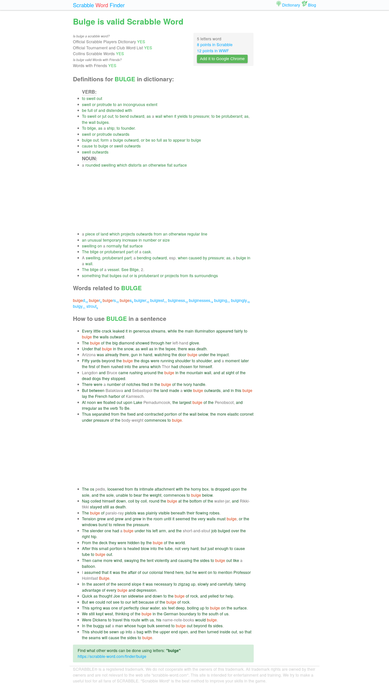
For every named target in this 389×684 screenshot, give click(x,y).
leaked (118, 331)
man (119, 625)
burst (103, 524)
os (92, 489)
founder (128, 128)
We (85, 613)
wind (118, 560)
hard (194, 548)
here (179, 572)
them (105, 366)
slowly (203, 584)
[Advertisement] (168, 199)
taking (240, 584)
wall (158, 116)
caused (195, 257)
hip (93, 536)
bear (138, 495)
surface (180, 165)
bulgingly (240, 300)
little (97, 331)
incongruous (134, 104)
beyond (108, 360)
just (211, 548)
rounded (92, 165)
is (135, 275)
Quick (87, 596)
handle (199, 384)
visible (164, 513)
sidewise (136, 596)
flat (169, 165)
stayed (96, 507)
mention (225, 572)
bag (140, 631)
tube (169, 548)
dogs (145, 360)
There (87, 384)
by (205, 257)
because (146, 602)
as (149, 116)
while (172, 331)
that (105, 275)
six (164, 608)
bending (144, 257)
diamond (126, 343)
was (191, 348)
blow (145, 548)
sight (230, 372)
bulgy (79, 306)
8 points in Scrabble (215, 44)
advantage (91, 590)
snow (128, 348)
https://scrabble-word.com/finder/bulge (112, 656)
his (148, 530)
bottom (196, 501)
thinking (122, 613)
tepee (170, 348)
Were (86, 620)
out (99, 98)
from (158, 234)
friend (169, 572)
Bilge (134, 269)
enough (221, 548)
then (202, 631)
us (226, 613)
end (174, 631)
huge (141, 625)
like (236, 560)
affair (132, 572)
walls (104, 337)
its (191, 275)
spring (96, 608)
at (223, 372)
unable (122, 495)
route (135, 620)
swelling (108, 165)
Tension (89, 518)
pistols (130, 513)
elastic (233, 414)
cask (146, 251)
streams (158, 331)
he (194, 572)
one (107, 530)
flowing (202, 513)
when (168, 116)
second (124, 584)
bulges (103, 122)
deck (103, 542)
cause (87, 146)
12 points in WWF (213, 50)
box (205, 489)
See (125, 269)
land (104, 234)
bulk (151, 625)
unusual (95, 240)
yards (96, 360)
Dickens (100, 620)
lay (84, 396)
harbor (114, 396)
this (238, 390)
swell (90, 98)
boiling (193, 608)
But (85, 390)
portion (171, 414)
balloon (88, 566)
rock (194, 596)
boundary (187, 613)
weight (155, 495)
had (174, 366)
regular (193, 234)
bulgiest (158, 300)
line (204, 234)
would (200, 620)
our (145, 572)
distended (115, 110)
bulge (87, 140)
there (182, 348)
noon (91, 402)
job (214, 530)
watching (162, 354)
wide (188, 390)
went (202, 572)
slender (96, 530)
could (100, 602)
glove (194, 343)
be (84, 110)
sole (85, 495)
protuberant (232, 116)
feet (171, 608)
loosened (115, 489)
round (154, 501)
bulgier (141, 300)
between (96, 390)
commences (155, 420)
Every (87, 331)
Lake (137, 402)
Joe (116, 596)
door (182, 354)
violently (162, 560)
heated (133, 548)
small (104, 548)
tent (150, 560)
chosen (185, 366)
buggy (98, 625)
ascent (99, 584)
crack (106, 331)
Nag (85, 501)
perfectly (131, 608)
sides (205, 560)
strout (92, 306)
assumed (92, 572)
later (245, 360)
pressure (201, 116)
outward (137, 116)
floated (109, 402)
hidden (133, 542)
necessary (163, 584)
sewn (114, 631)
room (158, 518)
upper (165, 631)
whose (130, 625)
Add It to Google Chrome (222, 59)
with (128, 110)
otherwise (157, 165)
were (155, 360)
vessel (113, 269)
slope (136, 584)
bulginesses (201, 300)
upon (127, 402)
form (105, 140)
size (166, 240)
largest (185, 402)
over (235, 530)
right (86, 536)
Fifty (86, 360)
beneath (178, 513)
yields (182, 116)
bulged (224, 530)
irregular (89, 408)
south (214, 613)
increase (130, 240)
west (109, 613)
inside (225, 631)
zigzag (184, 584)
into (127, 366)
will (104, 637)
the (85, 122)
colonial (156, 572)
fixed (131, 414)
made (174, 390)
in (140, 240)
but (203, 548)
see (116, 602)
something (91, 275)
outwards (121, 134)
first (92, 366)
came (123, 372)
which (122, 165)
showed (142, 343)
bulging (222, 300)
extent (151, 104)
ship (110, 128)
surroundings (206, 275)
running (167, 360)
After (86, 548)
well (144, 348)
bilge (91, 128)
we (99, 402)
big (115, 343)
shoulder (183, 360)
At (84, 402)
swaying (131, 560)
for (195, 366)
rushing (136, 372)
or (94, 104)
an (120, 104)
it (175, 116)
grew (101, 518)
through (157, 343)
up (193, 584)
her (168, 343)
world (180, 542)
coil (131, 501)
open (183, 631)
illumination (205, 331)
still (106, 507)
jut (104, 116)
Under (87, 348)
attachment (165, 489)
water (155, 608)
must (221, 518)
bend (124, 116)
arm (162, 530)
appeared (224, 331)
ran (124, 596)
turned (213, 631)
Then (86, 560)
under (204, 354)
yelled (213, 596)
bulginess (178, 300)
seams (95, 637)
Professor (242, 572)
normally (114, 246)
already (111, 354)
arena (144, 366)
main (189, 331)
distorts (135, 165)
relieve (119, 524)
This (86, 608)
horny (196, 489)
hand (147, 354)
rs (111, 300)
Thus (86, 414)
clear (144, 608)
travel (117, 620)
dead (86, 378)
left (155, 530)
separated (101, 414)
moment (232, 360)
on (99, 246)
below (203, 414)
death (202, 348)
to (83, 98)
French (101, 396)
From (86, 542)
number (150, 240)
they (106, 378)
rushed (117, 366)
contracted (154, 414)
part (129, 251)
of (95, 110)
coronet (246, 414)
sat (108, 625)
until (167, 518)
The (85, 251)
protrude (104, 104)
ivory (187, 384)
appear (179, 140)
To (84, 116)
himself (205, 366)
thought (105, 596)
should (97, 631)
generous (141, 331)
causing (185, 560)
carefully (225, 584)
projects (128, 234)
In (83, 584)
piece (90, 234)
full (90, 110)
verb (114, 408)
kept (100, 613)
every (111, 590)
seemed (183, 518)
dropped (222, 489)
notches (133, 384)
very (202, 518)
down (121, 501)
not (178, 548)
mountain (194, 372)
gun (134, 354)
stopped (118, 378)
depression (146, 590)
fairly (238, 331)
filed (145, 384)
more (221, 414)
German (171, 613)
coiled (95, 501)
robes (214, 513)
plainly (151, 513)
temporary (112, 240)
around (150, 372)
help (229, 596)
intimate (146, 489)
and (101, 110)
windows (89, 524)
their (190, 513)
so (153, 140)
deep (180, 608)
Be (126, 408)
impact (223, 354)
